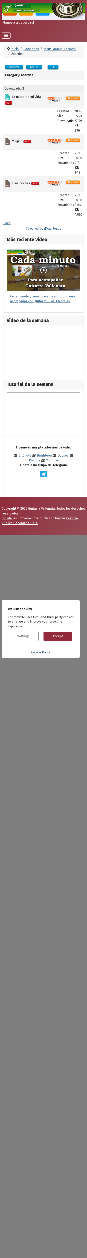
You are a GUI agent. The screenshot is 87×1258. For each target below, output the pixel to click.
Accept (58, 636)
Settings (23, 636)
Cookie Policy (41, 652)
